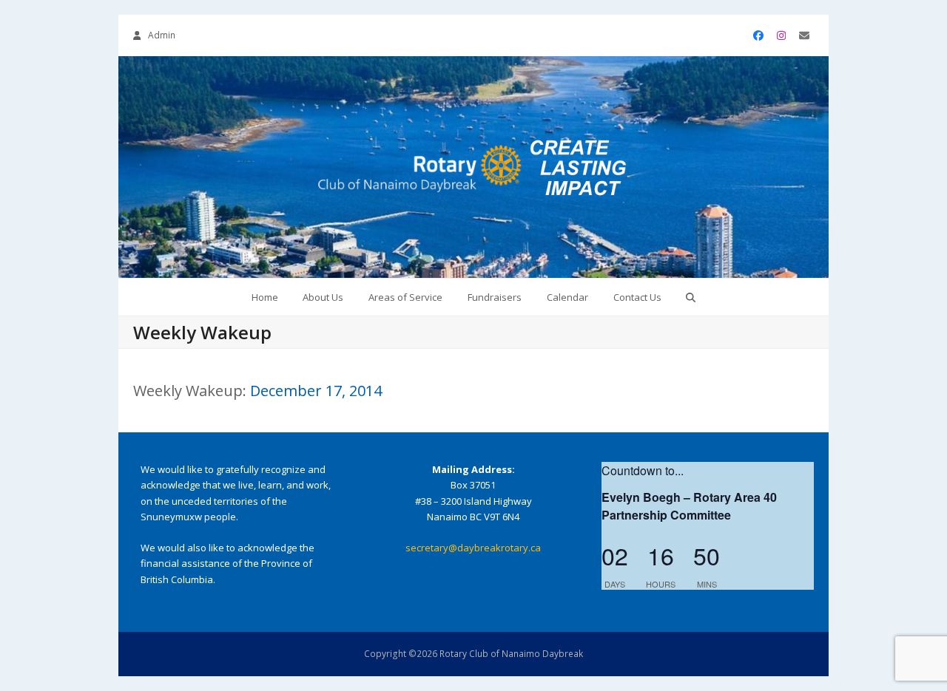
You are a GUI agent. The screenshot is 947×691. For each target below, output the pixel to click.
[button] (691, 297)
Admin (161, 35)
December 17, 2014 (316, 391)
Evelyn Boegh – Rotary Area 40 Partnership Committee (689, 506)
